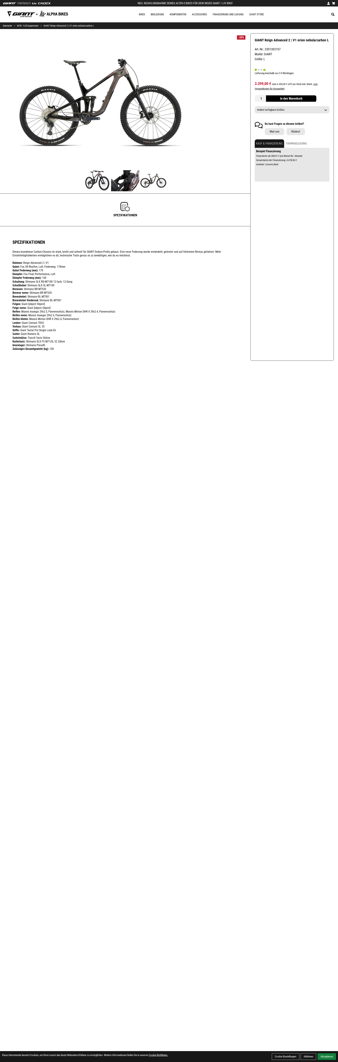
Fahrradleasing (296, 143)
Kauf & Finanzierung (269, 143)
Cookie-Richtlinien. (158, 1055)
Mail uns (274, 131)
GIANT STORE (256, 14)
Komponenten (178, 14)
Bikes (142, 14)
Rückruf (295, 131)
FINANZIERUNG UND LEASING (228, 14)
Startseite (7, 25)
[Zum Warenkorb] (333, 3)
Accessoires (199, 14)
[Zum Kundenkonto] (328, 3)
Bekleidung (157, 14)
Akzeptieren (327, 1056)
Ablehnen (308, 1056)
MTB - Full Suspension (28, 25)
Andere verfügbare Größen (270, 110)
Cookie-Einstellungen (285, 1056)
